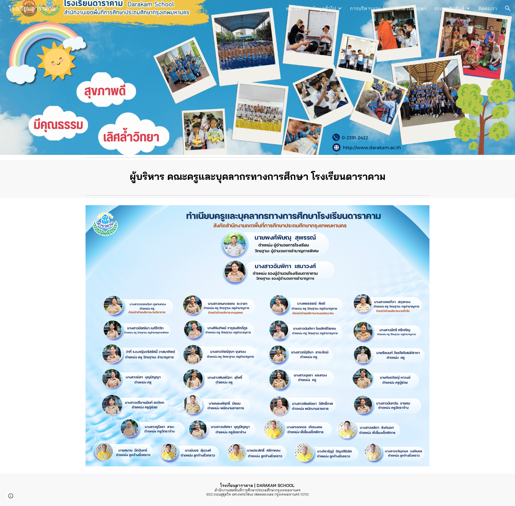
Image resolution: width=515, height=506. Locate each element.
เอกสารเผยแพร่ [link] (410, 8)
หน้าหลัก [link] (295, 8)
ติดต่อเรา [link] (487, 8)
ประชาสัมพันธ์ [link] (449, 8)
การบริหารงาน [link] (365, 8)
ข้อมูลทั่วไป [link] (324, 8)
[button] (508, 8)
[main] (257, 176)
